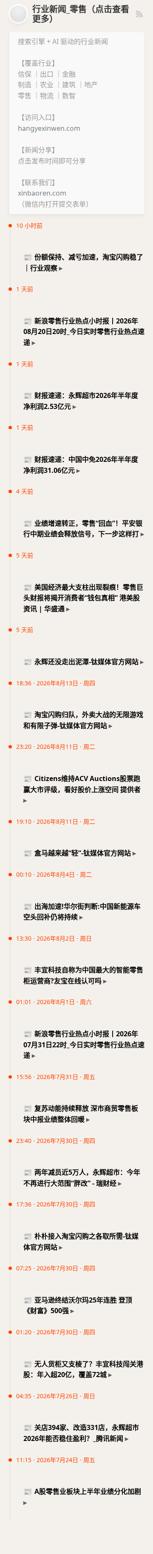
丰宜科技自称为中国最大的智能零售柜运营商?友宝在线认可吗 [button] (83, 975)
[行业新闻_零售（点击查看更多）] (18, 14)
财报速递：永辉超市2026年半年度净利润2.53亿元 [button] (80, 401)
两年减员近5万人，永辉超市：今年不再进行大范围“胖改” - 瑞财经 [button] (81, 1178)
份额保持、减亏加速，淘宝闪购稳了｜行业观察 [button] (83, 262)
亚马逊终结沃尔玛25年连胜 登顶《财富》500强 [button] (77, 1305)
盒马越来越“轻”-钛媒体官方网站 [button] (77, 853)
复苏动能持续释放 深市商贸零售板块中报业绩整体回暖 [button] (80, 1114)
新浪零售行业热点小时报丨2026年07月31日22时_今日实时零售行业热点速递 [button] (83, 1044)
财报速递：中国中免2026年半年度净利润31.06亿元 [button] (80, 465)
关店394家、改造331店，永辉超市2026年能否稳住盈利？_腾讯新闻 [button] (81, 1433)
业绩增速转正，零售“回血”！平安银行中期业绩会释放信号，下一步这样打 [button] (82, 529)
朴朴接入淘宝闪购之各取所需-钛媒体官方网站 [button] (81, 1241)
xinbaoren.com (42, 193)
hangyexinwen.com (49, 128)
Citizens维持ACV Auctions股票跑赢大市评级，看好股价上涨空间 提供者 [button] (82, 784)
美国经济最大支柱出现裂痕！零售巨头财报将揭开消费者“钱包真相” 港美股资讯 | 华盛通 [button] (83, 597)
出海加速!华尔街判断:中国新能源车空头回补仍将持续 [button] (82, 912)
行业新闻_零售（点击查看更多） (80, 14)
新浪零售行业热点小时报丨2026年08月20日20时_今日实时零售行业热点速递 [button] (83, 331)
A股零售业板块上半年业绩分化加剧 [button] (82, 1491)
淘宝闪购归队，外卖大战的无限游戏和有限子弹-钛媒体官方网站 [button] (83, 720)
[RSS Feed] (139, 14)
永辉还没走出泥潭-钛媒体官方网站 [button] (81, 661)
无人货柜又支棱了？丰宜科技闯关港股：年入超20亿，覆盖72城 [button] (83, 1369)
